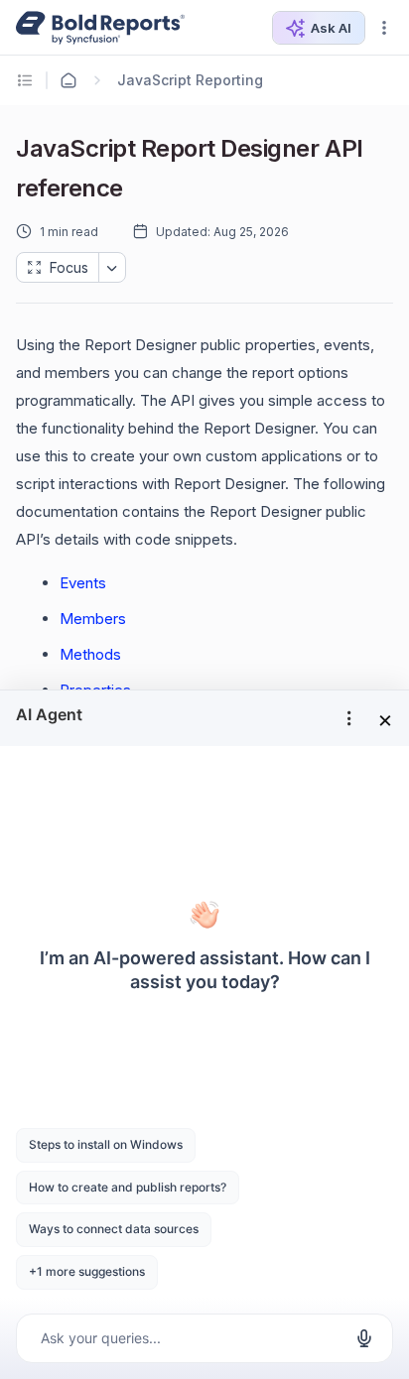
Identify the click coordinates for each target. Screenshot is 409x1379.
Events (83, 582)
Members (93, 618)
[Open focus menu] (112, 267)
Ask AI (331, 28)
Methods (90, 654)
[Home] (68, 80)
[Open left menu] (28, 80)
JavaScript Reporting (190, 79)
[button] (384, 28)
